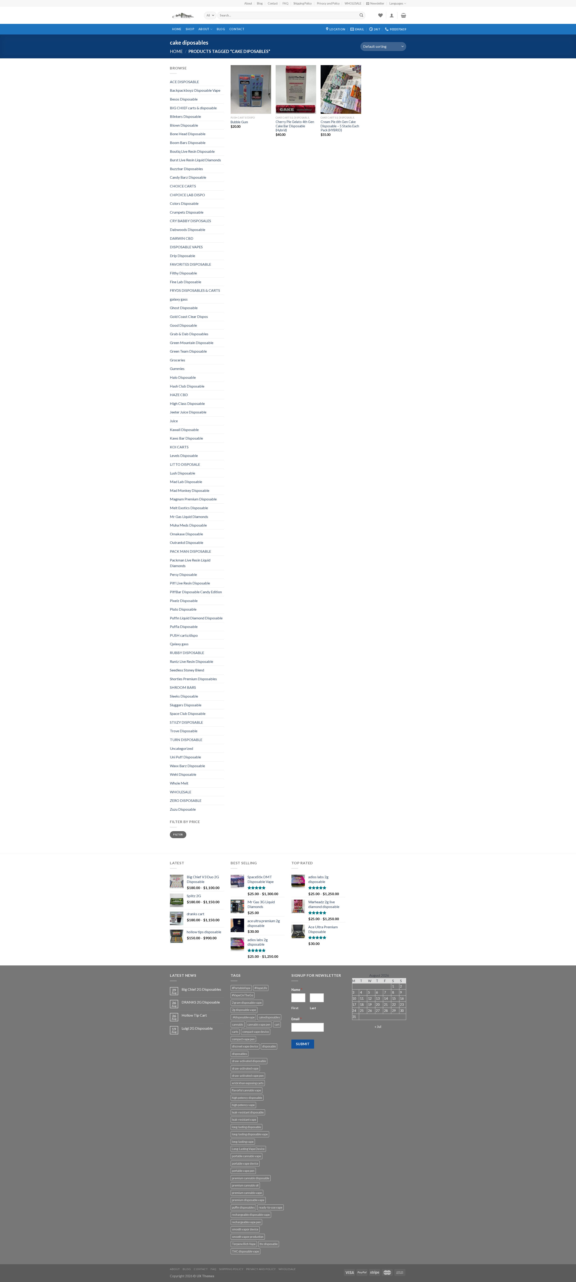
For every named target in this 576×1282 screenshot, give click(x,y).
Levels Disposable (184, 455)
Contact (273, 3)
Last (313, 1008)
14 (386, 998)
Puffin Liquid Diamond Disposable (196, 618)
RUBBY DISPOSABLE (187, 652)
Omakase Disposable (186, 534)
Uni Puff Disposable (185, 757)
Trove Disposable (183, 731)
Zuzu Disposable (183, 809)
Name (296, 990)
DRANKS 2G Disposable (201, 1002)
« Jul (378, 1026)
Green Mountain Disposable (191, 342)
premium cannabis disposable (250, 1178)
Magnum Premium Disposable (193, 499)
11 (362, 998)
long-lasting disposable (246, 1127)
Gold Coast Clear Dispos (189, 316)
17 (354, 1004)
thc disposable (269, 1244)
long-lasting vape (243, 1141)
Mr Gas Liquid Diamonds (189, 516)
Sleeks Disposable (184, 696)
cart (276, 1024)
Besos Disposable (184, 99)
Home (176, 29)
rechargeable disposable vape (251, 1214)
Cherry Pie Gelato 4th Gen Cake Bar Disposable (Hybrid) (295, 126)
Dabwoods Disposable (187, 229)
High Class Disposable (187, 403)
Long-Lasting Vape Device (248, 1149)
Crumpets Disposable (186, 212)
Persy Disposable (183, 574)
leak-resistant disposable (248, 1112)
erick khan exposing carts (247, 1083)
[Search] (361, 15)
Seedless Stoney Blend (187, 670)
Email (296, 1019)
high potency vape (243, 1105)
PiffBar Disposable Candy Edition (196, 592)
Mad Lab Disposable (186, 481)
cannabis (237, 1024)
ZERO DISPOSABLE (185, 800)
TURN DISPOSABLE (186, 739)
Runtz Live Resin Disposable (191, 661)
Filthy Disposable (183, 273)
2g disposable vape (244, 1010)
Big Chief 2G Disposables (201, 989)
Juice (174, 421)
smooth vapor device (245, 1229)
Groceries (177, 360)
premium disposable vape (248, 1200)
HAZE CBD (179, 394)
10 (354, 998)
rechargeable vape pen (246, 1222)
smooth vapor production (247, 1237)
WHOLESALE (353, 3)
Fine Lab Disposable (185, 282)
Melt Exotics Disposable (189, 508)
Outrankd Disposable (186, 542)
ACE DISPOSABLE (184, 82)
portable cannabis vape (246, 1156)
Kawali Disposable (184, 429)
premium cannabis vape (247, 1193)
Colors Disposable (184, 203)
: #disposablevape (243, 1017)
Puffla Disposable (184, 626)
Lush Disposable (182, 473)
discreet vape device (245, 1046)
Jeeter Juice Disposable (188, 412)
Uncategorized (181, 748)
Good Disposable (183, 325)
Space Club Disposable (187, 713)
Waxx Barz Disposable (187, 766)
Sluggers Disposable (185, 705)
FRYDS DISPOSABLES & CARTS (195, 290)
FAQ (285, 3)
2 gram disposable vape (247, 1002)
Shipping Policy (302, 3)
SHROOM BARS (183, 687)
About (248, 3)
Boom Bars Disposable (187, 142)
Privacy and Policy (328, 3)
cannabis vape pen (258, 1024)
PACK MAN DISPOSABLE (190, 551)
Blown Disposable (184, 125)
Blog (260, 3)
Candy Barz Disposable (188, 177)
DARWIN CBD (181, 238)
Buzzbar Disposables (186, 169)
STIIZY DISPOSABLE (186, 722)
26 (370, 1011)
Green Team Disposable (188, 351)
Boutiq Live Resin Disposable (192, 151)
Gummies (177, 368)
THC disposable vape (245, 1251)
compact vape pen (243, 1039)
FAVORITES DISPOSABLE (190, 264)
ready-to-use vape (270, 1207)
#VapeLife (260, 988)
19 (370, 1004)
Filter (178, 834)
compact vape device (255, 1031)
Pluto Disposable (183, 609)
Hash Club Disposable (187, 386)
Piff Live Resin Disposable (190, 583)
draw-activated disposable (249, 1061)
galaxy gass (179, 299)
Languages (396, 3)
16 (402, 998)
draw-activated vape (245, 1068)
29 (394, 1011)
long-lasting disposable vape (250, 1134)
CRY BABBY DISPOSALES (190, 221)
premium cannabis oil (245, 1185)
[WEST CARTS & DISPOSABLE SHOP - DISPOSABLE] (183, 15)
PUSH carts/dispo (184, 635)
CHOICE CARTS (183, 186)
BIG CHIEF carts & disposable (193, 108)
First (295, 1008)
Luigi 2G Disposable (197, 1028)
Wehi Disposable (183, 774)
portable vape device (245, 1163)
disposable (269, 1046)
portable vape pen (243, 1171)
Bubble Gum (239, 122)
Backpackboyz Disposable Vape (195, 90)
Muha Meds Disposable (188, 525)
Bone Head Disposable (187, 134)
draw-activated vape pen (248, 1075)
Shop (190, 29)
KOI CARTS (179, 447)
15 (394, 998)
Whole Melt (179, 783)
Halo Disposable (183, 377)
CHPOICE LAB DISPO (187, 195)
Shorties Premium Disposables (193, 679)
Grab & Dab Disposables (189, 334)
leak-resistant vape (244, 1119)
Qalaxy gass (179, 644)
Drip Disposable (182, 255)
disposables (239, 1054)
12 (370, 998)
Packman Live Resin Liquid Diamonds (190, 563)
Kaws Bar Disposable (186, 438)
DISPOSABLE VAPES (186, 247)
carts (235, 1031)
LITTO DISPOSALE (185, 464)
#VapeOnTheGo (242, 995)
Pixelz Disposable (184, 600)
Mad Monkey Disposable (189, 490)
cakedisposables (269, 1017)
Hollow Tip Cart (194, 1015)
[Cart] (403, 15)
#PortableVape (241, 988)
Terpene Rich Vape (244, 1244)
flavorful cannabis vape (246, 1090)
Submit (303, 1044)
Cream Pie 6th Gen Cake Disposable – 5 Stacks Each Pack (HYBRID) (340, 126)
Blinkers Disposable (185, 116)
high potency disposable (247, 1098)
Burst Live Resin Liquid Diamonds (195, 160)
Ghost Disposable (184, 308)
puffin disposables (243, 1207)
